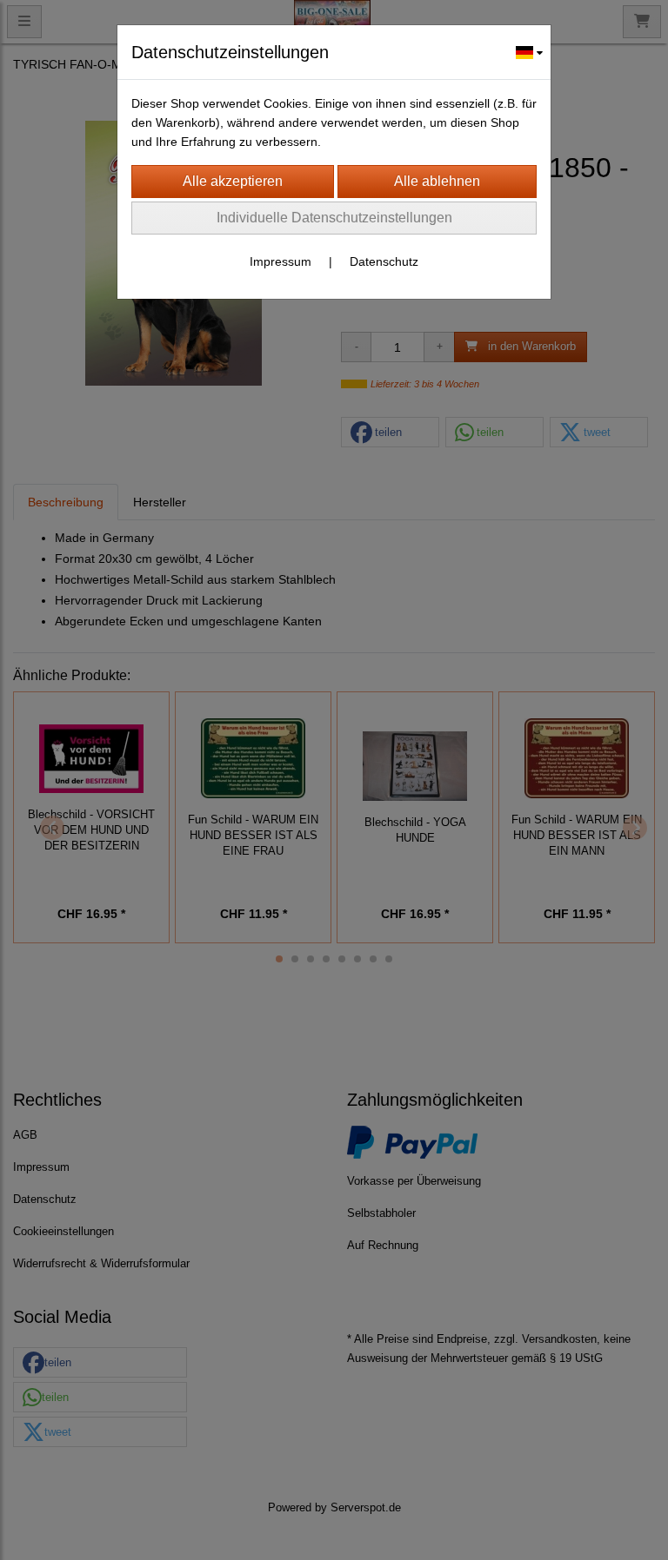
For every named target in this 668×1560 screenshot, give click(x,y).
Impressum (280, 261)
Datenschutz (384, 261)
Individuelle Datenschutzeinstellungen (334, 217)
